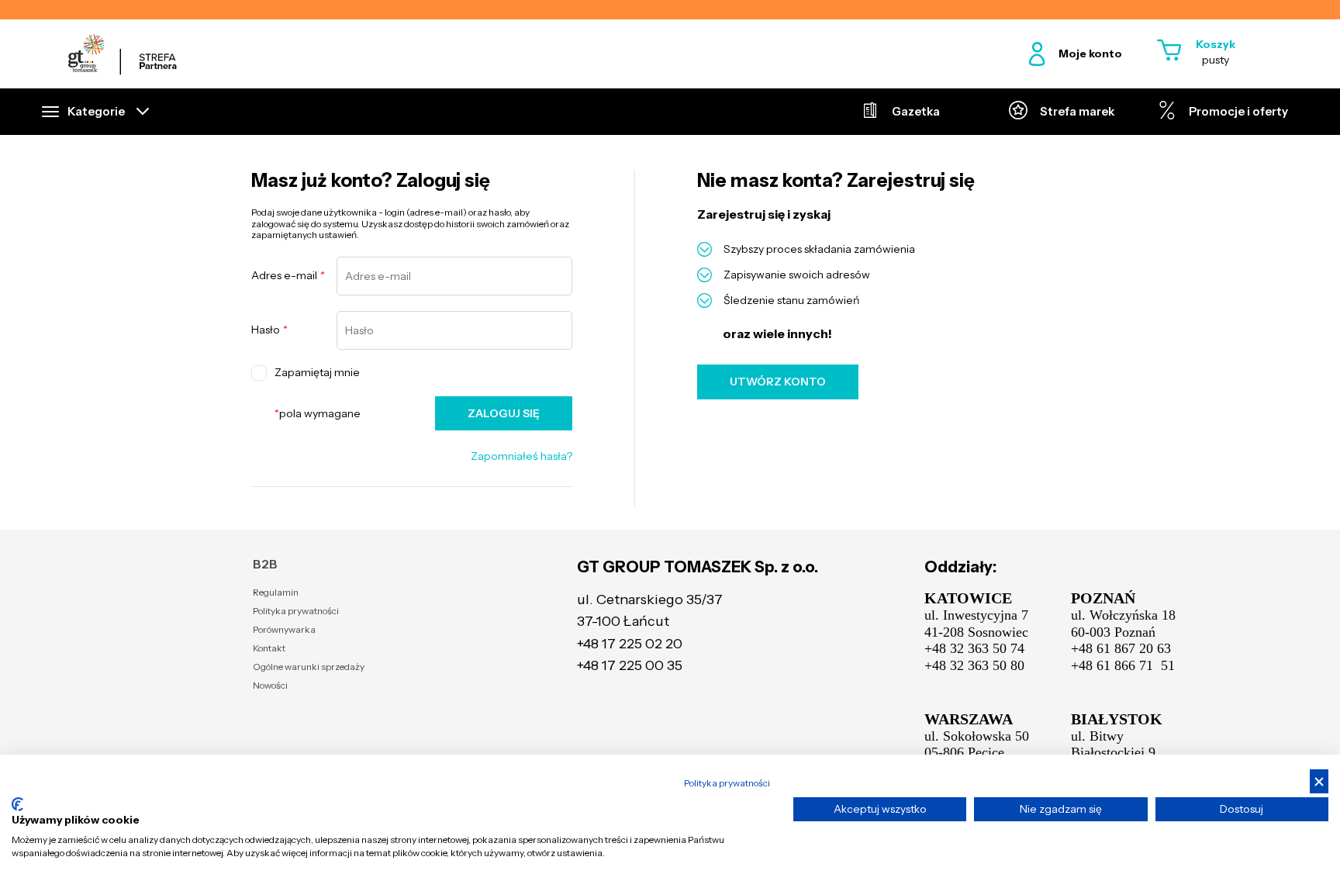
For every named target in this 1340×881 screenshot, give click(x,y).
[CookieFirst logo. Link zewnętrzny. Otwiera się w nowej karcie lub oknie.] (17, 804)
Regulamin (276, 592)
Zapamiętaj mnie (317, 372)
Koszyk (1215, 44)
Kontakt (269, 648)
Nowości (270, 685)
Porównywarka (284, 629)
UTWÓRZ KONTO (778, 382)
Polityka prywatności (296, 611)
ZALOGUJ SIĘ (504, 413)
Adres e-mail (287, 275)
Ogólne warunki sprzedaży (308, 666)
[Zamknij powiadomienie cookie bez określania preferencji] (1319, 781)
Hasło (269, 330)
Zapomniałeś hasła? (521, 456)
